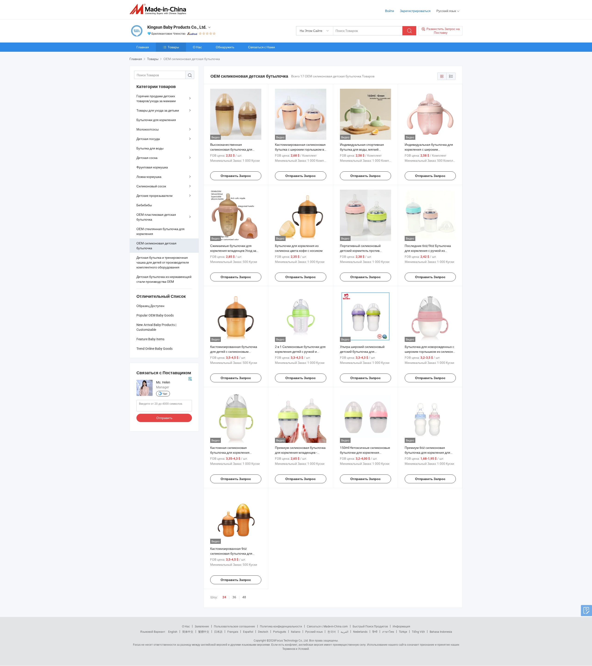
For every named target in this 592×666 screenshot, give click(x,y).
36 (234, 597)
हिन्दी (374, 631)
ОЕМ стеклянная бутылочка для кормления (160, 231)
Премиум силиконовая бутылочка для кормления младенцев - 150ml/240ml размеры (300, 452)
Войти (389, 11)
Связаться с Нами (261, 47)
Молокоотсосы (147, 129)
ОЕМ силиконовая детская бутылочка (156, 245)
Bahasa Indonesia (441, 631)
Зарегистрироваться (415, 11)
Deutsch (263, 631)
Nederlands (360, 631)
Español (248, 631)
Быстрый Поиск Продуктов (370, 626)
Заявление (202, 626)
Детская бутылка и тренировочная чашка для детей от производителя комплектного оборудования (162, 262)
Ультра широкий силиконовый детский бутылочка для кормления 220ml (362, 351)
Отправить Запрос (236, 176)
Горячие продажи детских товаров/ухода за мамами (156, 98)
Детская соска (146, 157)
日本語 (218, 631)
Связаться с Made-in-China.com (327, 626)
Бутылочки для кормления (156, 120)
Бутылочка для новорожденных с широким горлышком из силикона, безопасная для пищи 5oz (430, 351)
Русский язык (314, 631)
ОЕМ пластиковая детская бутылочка (156, 217)
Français (232, 631)
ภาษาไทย (388, 631)
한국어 (331, 631)
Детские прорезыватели (154, 195)
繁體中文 (203, 631)
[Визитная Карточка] (190, 378)
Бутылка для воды (149, 148)
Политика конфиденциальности (281, 626)
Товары (173, 47)
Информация (401, 626)
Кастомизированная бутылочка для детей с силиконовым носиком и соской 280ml (233, 351)
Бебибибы (144, 205)
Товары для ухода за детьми (157, 110)
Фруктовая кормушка (152, 167)
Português (279, 631)
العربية (344, 631)
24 (224, 597)
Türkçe (403, 631)
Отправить (164, 418)
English (172, 631)
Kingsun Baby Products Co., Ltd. (177, 27)
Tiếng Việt (418, 631)
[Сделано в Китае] (159, 9)
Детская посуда (148, 139)
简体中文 (187, 631)
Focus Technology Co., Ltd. (291, 640)
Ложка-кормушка (148, 176)
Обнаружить (225, 47)
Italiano (295, 631)
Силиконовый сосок (151, 186)
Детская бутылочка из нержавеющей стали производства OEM (163, 279)
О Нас (197, 47)
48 (244, 597)
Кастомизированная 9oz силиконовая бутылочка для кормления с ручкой (231, 553)
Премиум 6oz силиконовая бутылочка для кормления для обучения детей (427, 452)
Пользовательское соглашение (234, 626)
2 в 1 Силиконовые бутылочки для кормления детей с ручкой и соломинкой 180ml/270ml (300, 351)
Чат (165, 393)
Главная (142, 47)
